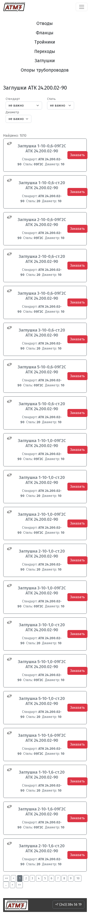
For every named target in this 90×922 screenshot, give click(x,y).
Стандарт (13, 99)
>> (19, 885)
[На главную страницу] (14, 7)
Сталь (51, 99)
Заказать (77, 155)
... (6, 885)
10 (78, 878)
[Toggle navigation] (81, 7)
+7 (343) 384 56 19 (68, 905)
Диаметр (12, 112)
